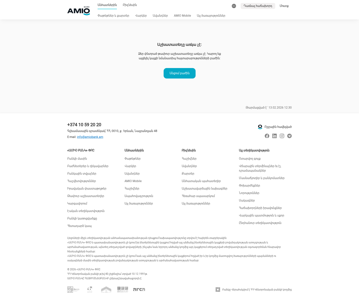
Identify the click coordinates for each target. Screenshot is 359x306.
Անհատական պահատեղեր (201, 181)
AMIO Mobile (133, 181)
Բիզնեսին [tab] (130, 5)
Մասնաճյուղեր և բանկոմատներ (262, 178)
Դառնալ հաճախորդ (258, 6)
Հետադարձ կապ (79, 226)
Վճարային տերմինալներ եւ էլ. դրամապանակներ (260, 168)
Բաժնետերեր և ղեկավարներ (87, 166)
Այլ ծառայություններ (139, 203)
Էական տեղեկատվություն (86, 211)
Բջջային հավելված (278, 127)
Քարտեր (188, 173)
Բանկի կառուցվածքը (82, 218)
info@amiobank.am (90, 137)
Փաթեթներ (133, 158)
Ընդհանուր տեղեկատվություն (260, 223)
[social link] (267, 136)
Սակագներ (247, 200)
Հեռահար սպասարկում (198, 196)
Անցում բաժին (180, 73)
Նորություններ (249, 193)
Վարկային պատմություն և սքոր (261, 215)
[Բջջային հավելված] (260, 127)
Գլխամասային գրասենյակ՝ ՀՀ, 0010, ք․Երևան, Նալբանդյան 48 (112, 131)
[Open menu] (234, 6)
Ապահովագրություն (139, 196)
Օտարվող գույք (250, 158)
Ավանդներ (132, 173)
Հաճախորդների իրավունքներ (260, 208)
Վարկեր (130, 166)
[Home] (78, 10)
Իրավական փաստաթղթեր (86, 188)
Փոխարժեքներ (249, 185)
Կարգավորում (77, 203)
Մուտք (284, 6)
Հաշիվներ (132, 188)
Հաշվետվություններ (81, 181)
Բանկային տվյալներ (81, 173)
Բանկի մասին (77, 158)
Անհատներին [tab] (107, 5)
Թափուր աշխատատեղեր (85, 196)
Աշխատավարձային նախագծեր (204, 188)
